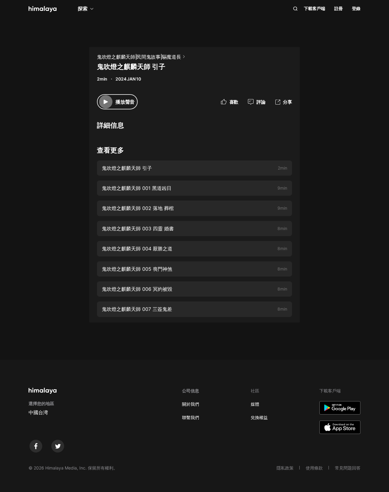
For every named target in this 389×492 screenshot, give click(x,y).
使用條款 (314, 467)
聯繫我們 (190, 417)
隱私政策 (285, 467)
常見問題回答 (347, 467)
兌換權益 (259, 417)
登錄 (356, 8)
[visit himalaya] (43, 9)
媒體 (255, 404)
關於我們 (190, 404)
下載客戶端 (314, 8)
